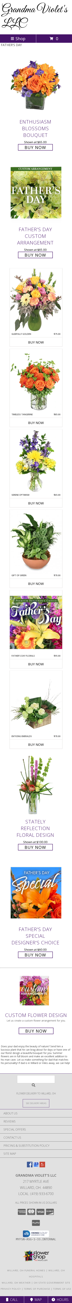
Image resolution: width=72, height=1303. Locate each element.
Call (13, 1299)
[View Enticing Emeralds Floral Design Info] (36, 703)
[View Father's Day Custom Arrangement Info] (36, 193)
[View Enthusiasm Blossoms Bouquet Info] (36, 85)
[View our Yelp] (42, 1166)
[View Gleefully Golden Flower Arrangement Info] (36, 300)
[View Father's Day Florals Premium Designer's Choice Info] (36, 622)
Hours (62, 1299)
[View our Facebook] (30, 1166)
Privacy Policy (11, 1288)
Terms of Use (62, 1288)
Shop (20, 38)
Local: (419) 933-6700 (36, 1193)
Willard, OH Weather (16, 1282)
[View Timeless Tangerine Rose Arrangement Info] (36, 381)
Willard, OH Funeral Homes (26, 1270)
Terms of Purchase (37, 1288)
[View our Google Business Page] (36, 1166)
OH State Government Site (52, 1282)
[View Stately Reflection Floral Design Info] (36, 785)
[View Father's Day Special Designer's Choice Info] (36, 892)
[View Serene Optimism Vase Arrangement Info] (36, 461)
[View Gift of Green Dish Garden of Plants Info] (36, 542)
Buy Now (35, 147)
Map (37, 1299)
